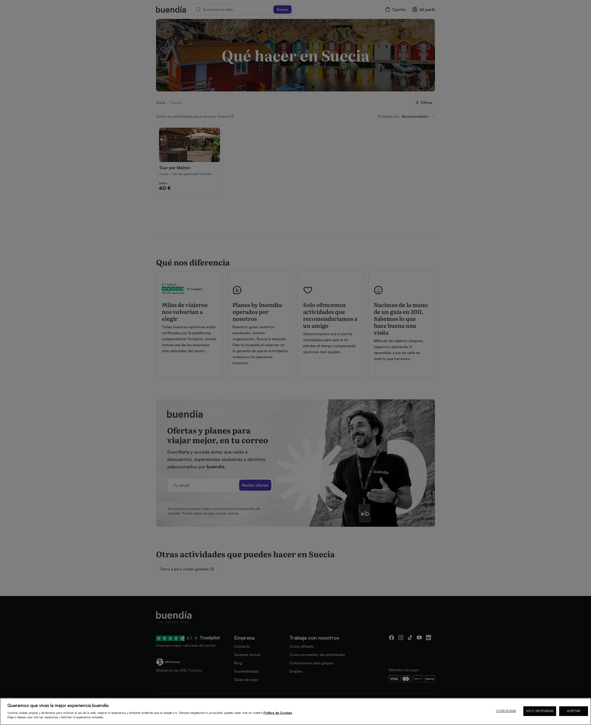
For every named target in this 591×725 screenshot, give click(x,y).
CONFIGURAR (506, 711)
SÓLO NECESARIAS (540, 711)
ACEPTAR (573, 711)
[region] (295, 711)
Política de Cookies (277, 713)
